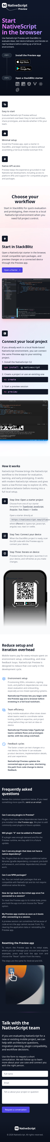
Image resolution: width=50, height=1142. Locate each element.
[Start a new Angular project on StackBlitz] (29, 84)
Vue (20, 509)
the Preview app (25, 822)
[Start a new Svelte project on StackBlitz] (17, 90)
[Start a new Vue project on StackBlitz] (35, 84)
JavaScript (38, 506)
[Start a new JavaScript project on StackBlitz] (23, 84)
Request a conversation (16, 1109)
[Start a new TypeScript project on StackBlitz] (17, 84)
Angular (14, 509)
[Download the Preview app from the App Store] (23, 61)
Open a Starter (11, 270)
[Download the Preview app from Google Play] (24, 68)
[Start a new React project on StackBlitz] (41, 84)
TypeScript (28, 506)
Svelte (35, 509)
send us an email (33, 802)
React (26, 509)
